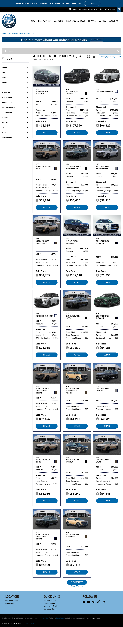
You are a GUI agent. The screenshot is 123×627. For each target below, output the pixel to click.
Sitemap (32, 623)
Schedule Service (50, 609)
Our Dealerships (11, 600)
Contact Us (9, 603)
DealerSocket (60, 618)
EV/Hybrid (58, 21)
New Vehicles (44, 21)
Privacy (26, 623)
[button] (119, 9)
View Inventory (50, 600)
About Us (113, 21)
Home (32, 21)
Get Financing (49, 603)
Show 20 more (77, 582)
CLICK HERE (92, 3)
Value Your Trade (51, 606)
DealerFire (44, 618)
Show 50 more (77, 586)
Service (102, 21)
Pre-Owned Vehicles (75, 21)
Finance (91, 21)
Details (46, 133)
